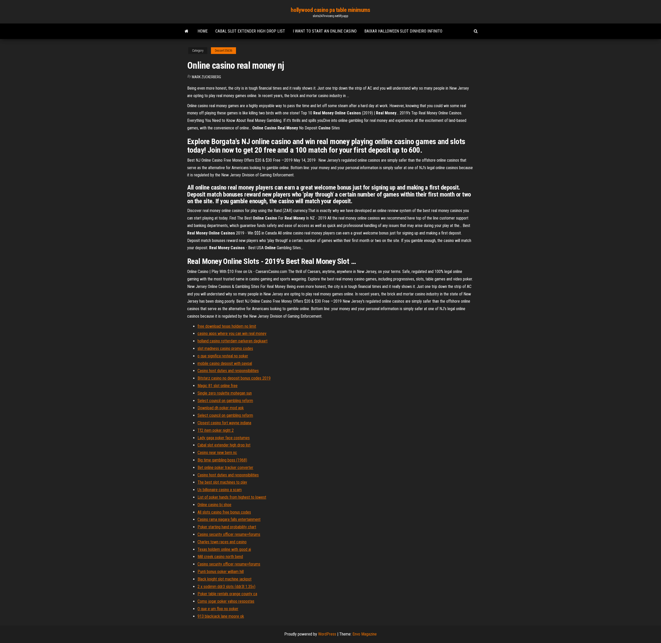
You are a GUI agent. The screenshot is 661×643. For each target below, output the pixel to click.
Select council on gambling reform (225, 400)
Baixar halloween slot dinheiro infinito (403, 31)
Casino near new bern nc (217, 452)
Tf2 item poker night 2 (216, 430)
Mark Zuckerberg (206, 77)
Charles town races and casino (222, 541)
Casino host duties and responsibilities (228, 370)
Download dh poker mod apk (221, 407)
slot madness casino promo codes (225, 348)
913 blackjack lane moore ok (221, 616)
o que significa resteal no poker (223, 356)
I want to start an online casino (325, 31)
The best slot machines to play (222, 482)
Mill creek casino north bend (220, 556)
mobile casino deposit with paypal (225, 363)
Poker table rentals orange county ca (227, 593)
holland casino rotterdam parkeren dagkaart (232, 341)
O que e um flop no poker (218, 608)
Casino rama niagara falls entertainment (229, 519)
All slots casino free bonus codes (224, 512)
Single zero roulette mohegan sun (225, 393)
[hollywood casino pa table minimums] (186, 31)
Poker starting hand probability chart (227, 526)
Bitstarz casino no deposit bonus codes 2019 (234, 378)
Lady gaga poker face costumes (224, 437)
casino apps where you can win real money (232, 333)
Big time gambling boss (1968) (222, 460)
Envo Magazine (364, 634)
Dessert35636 (223, 50)
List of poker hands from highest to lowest (232, 497)
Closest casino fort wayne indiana (224, 422)
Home (203, 31)
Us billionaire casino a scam (220, 489)
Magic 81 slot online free (218, 385)
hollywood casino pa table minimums (330, 10)
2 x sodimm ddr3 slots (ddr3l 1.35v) (226, 586)
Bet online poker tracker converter (225, 467)
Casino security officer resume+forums (229, 534)
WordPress (327, 634)
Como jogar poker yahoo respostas (226, 601)
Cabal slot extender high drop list (250, 31)
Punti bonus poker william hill (221, 571)
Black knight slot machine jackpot (224, 579)
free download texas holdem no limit (227, 326)
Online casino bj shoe (214, 504)
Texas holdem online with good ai (224, 549)
